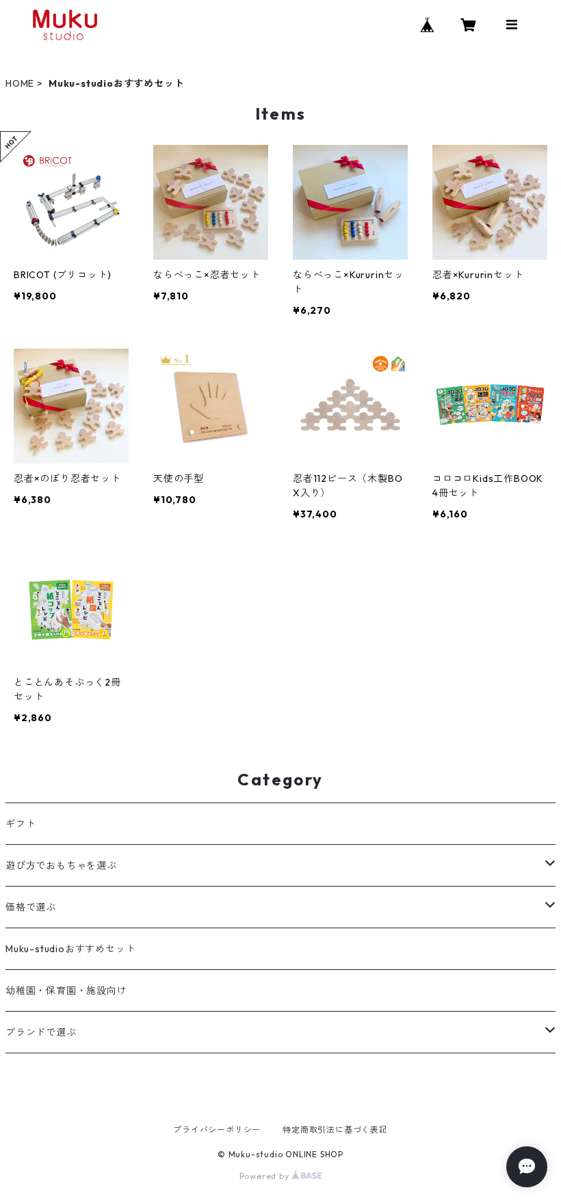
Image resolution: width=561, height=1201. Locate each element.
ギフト (20, 824)
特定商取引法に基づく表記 (335, 1129)
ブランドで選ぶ (41, 1032)
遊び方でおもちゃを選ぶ (61, 865)
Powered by (265, 1176)
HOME (19, 83)
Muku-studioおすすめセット (70, 949)
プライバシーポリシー (217, 1129)
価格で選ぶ (30, 907)
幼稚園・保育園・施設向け (66, 990)
